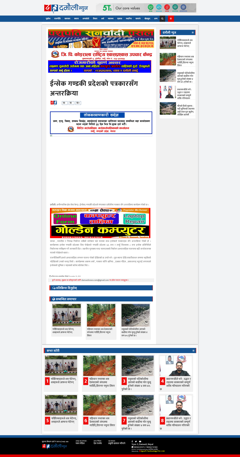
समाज (76, 18)
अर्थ (102, 18)
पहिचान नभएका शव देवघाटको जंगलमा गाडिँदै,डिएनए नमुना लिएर (99, 332)
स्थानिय (129, 18)
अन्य (155, 18)
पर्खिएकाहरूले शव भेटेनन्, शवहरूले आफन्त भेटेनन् (63, 330)
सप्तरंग (138, 18)
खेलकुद (147, 18)
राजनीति (57, 18)
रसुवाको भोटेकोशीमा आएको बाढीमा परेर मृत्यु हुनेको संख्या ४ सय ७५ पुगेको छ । (135, 332)
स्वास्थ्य (110, 18)
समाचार (67, 18)
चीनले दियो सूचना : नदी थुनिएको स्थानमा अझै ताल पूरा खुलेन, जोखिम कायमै (185, 110)
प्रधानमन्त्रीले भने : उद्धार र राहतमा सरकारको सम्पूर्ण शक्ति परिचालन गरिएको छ (184, 95)
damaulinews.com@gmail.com (95, 280)
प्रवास (119, 18)
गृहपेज (48, 18)
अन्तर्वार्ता (85, 18)
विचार (95, 18)
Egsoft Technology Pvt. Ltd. (153, 451)
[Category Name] (193, 32)
